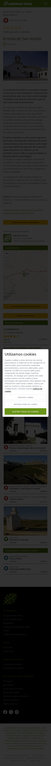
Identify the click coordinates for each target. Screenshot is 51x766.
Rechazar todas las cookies (25, 404)
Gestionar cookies (25, 397)
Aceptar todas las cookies (25, 411)
